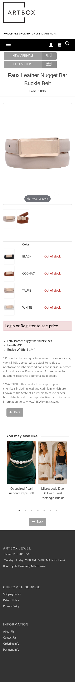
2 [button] (25, 510)
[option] (21, 469)
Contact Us (9, 637)
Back (16, 412)
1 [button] (19, 510)
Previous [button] (4, 475)
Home (32, 91)
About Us (8, 631)
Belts (43, 91)
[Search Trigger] (67, 44)
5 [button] (44, 510)
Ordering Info (11, 644)
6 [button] (50, 510)
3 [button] (32, 510)
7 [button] (57, 510)
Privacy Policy (11, 606)
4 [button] (38, 510)
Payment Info (11, 650)
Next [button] (72, 475)
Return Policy (11, 600)
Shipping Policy (12, 594)
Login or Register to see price (31, 326)
